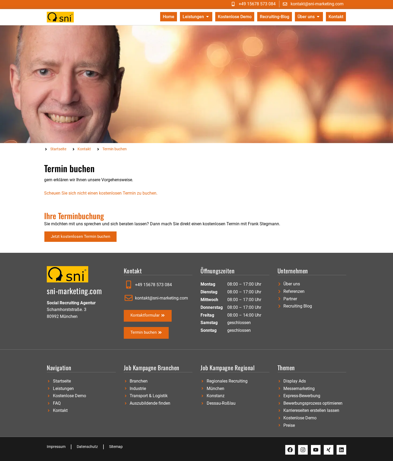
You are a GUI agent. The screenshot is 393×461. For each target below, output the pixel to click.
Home (168, 16)
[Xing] (328, 450)
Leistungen (193, 16)
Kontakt (336, 16)
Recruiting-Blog (274, 16)
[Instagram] (303, 450)
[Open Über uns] (318, 16)
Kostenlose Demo (235, 16)
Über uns (306, 16)
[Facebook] (290, 450)
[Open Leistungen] (207, 16)
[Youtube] (316, 450)
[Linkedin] (341, 450)
